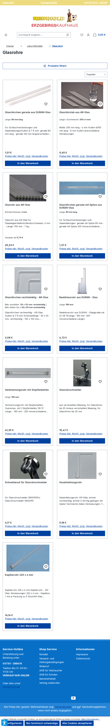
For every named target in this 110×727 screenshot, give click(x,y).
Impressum (82, 654)
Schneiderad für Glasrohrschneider (26, 482)
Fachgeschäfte (49, 2)
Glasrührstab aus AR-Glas (74, 112)
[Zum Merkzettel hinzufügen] (46, 104)
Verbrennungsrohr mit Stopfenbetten (27, 389)
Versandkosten (63, 706)
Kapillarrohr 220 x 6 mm (19, 574)
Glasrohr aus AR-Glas (17, 204)
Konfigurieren (14, 723)
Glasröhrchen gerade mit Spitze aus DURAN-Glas (80, 206)
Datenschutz (83, 658)
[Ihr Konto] (88, 34)
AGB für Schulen (48, 674)
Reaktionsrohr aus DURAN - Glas (78, 297)
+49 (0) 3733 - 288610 (95, 2)
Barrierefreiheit (47, 678)
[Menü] (6, 34)
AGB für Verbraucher (50, 670)
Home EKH (8, 2)
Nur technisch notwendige (42, 723)
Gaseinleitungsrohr (70, 482)
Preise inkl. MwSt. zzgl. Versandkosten (26, 156)
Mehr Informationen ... (90, 719)
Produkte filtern (57, 65)
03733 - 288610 (12, 663)
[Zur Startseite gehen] (55, 19)
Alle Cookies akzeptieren (77, 723)
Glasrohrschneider (70, 389)
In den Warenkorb (27, 163)
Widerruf (44, 666)
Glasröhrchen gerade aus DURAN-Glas (28, 112)
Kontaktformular (11, 686)
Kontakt (43, 654)
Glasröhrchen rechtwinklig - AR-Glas (26, 297)
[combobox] (41, 34)
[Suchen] (67, 34)
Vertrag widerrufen (49, 682)
